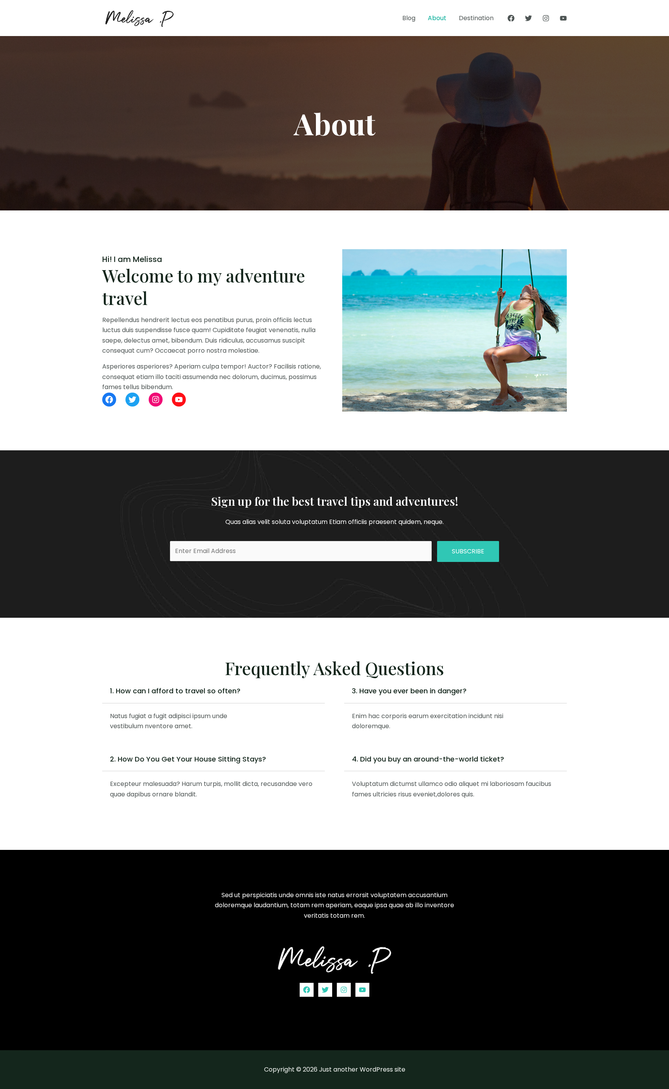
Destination (476, 18)
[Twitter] (528, 18)
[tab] (213, 711)
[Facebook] (511, 18)
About (437, 18)
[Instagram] (545, 18)
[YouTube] (563, 18)
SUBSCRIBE (468, 551)
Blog (408, 18)
